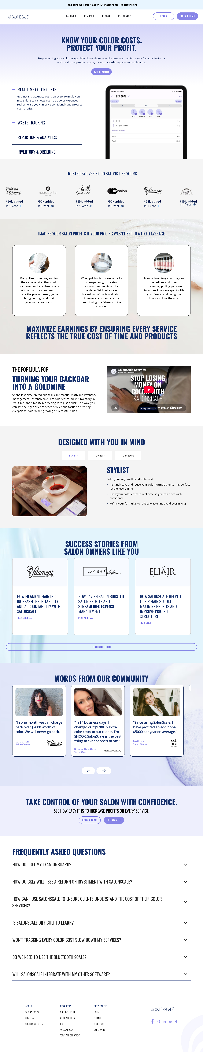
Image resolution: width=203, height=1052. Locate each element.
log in (96, 1012)
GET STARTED (101, 72)
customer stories (34, 1024)
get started (99, 1029)
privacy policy (66, 1029)
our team (29, 1018)
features (70, 16)
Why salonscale (33, 1012)
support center (67, 1018)
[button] (70, 16)
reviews (89, 16)
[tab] (73, 455)
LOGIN (163, 16)
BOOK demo (99, 1024)
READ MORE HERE (101, 647)
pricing (105, 16)
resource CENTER (67, 1012)
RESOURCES (125, 16)
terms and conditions (70, 1035)
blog (62, 1024)
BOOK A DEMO (187, 16)
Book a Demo (89, 820)
